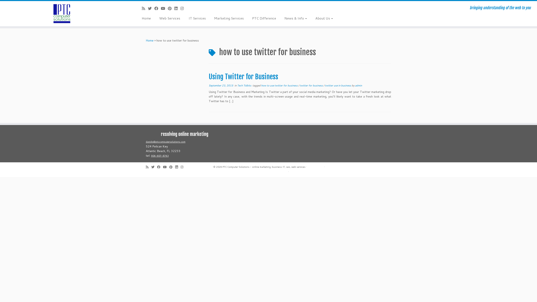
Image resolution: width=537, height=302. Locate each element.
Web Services (169, 18)
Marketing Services (229, 18)
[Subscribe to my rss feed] (145, 8)
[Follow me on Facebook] (157, 8)
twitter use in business (338, 85)
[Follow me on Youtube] (164, 8)
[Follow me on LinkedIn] (177, 8)
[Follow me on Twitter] (151, 8)
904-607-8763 (160, 156)
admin (358, 85)
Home (146, 18)
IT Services (197, 18)
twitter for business (311, 85)
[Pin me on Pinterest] (171, 8)
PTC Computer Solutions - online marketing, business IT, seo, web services (264, 167)
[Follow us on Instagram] (183, 8)
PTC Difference (264, 18)
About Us (323, 18)
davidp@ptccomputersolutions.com (165, 141)
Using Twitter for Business (243, 77)
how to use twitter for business (279, 85)
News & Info (294, 18)
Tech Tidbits (244, 85)
